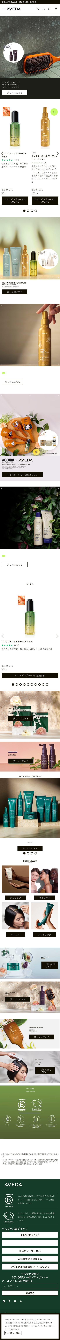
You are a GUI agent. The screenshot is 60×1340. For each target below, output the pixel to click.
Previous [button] (5, 154)
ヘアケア (15, 934)
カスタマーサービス (30, 1250)
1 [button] (24, 211)
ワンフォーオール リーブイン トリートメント (44, 157)
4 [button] (36, 211)
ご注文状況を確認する (30, 1258)
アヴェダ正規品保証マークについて (30, 1266)
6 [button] (32, 684)
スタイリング (44, 934)
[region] (30, 1326)
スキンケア (44, 898)
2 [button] (28, 211)
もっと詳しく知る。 (13, 1333)
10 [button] (47, 684)
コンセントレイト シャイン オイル (13, 155)
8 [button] (39, 684)
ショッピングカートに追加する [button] (15, 200)
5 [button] (28, 684)
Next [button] (54, 154)
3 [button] (32, 211)
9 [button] (43, 684)
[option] (15, 156)
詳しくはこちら (15, 92)
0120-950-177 (30, 1234)
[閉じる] (51, 1322)
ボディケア (15, 898)
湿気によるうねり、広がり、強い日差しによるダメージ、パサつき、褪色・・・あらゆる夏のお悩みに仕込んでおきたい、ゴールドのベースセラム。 (44, 174)
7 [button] (36, 684)
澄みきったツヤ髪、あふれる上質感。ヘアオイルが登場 (14, 165)
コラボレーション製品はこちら (22, 474)
